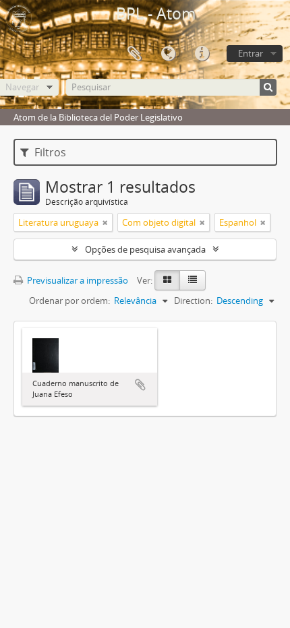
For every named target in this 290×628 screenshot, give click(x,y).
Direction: (193, 300)
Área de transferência (134, 54)
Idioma (168, 54)
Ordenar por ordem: (69, 300)
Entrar (250, 53)
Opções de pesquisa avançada (145, 249)
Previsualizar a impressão (76, 280)
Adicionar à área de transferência (140, 384)
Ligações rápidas (202, 54)
